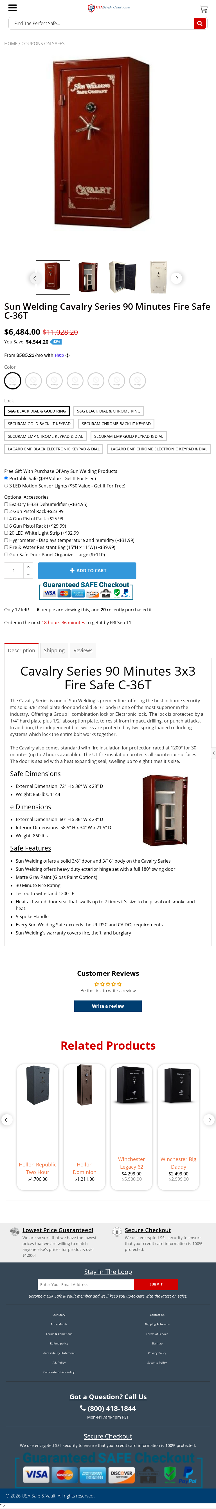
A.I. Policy (59, 1362)
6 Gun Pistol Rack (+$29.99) (37, 526)
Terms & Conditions (59, 1334)
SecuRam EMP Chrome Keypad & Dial (45, 436)
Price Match (59, 1324)
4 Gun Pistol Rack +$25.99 (36, 519)
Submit (156, 1284)
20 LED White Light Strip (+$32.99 (44, 533)
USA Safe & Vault (38, 1496)
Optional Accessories (26, 497)
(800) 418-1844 (112, 1408)
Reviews (83, 650)
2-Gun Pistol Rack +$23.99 (36, 511)
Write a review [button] (108, 1006)
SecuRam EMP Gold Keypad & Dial (128, 436)
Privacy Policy (157, 1353)
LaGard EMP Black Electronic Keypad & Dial (54, 449)
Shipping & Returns (157, 1324)
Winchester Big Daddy (178, 1163)
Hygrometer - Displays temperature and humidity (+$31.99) (71, 540)
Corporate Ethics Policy (59, 1372)
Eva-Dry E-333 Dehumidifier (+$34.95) (48, 504)
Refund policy (59, 1343)
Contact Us (157, 1315)
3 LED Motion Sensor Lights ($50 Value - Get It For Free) (67, 486)
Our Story (59, 1315)
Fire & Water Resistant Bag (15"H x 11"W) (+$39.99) (62, 547)
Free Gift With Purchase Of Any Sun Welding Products (60, 471)
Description (21, 650)
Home (10, 43)
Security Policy (157, 1362)
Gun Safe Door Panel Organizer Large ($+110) (57, 554)
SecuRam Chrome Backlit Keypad (116, 423)
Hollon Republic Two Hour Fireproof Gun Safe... (38, 1168)
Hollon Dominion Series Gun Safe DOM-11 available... (84, 1168)
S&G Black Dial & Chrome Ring (108, 411)
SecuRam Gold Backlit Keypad (39, 423)
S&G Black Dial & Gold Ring (37, 411)
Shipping (54, 650)
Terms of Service (157, 1334)
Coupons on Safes (43, 43)
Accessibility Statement (59, 1353)
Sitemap (157, 1343)
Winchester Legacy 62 (131, 1163)
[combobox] (108, 23)
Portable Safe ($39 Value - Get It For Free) (52, 478)
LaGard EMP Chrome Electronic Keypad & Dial (159, 449)
